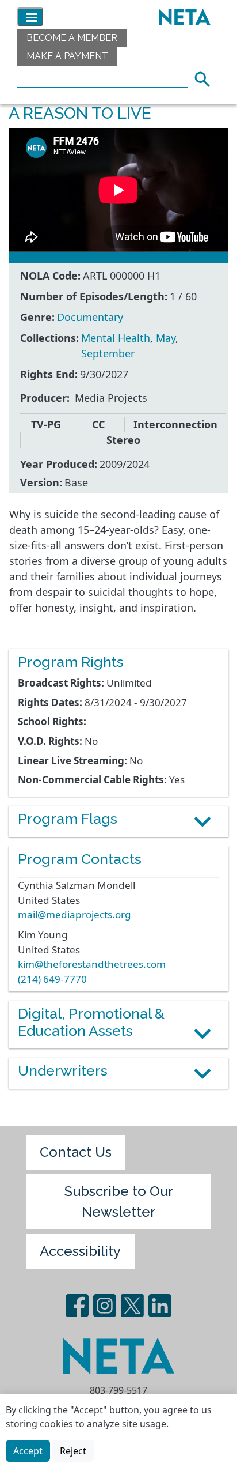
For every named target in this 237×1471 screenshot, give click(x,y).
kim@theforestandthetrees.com (92, 964)
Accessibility (80, 1251)
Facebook (77, 1305)
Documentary (90, 317)
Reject (73, 1450)
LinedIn (159, 1305)
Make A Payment (67, 56)
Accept (28, 1450)
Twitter (132, 1305)
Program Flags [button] (67, 818)
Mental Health (115, 338)
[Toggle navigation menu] (30, 16)
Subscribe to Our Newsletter (118, 1201)
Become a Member (71, 37)
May (165, 338)
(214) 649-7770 (52, 979)
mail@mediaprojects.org (74, 914)
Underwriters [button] (63, 1070)
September (108, 353)
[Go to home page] (182, 17)
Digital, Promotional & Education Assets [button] (91, 1022)
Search (206, 78)
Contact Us (76, 1152)
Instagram (104, 1305)
